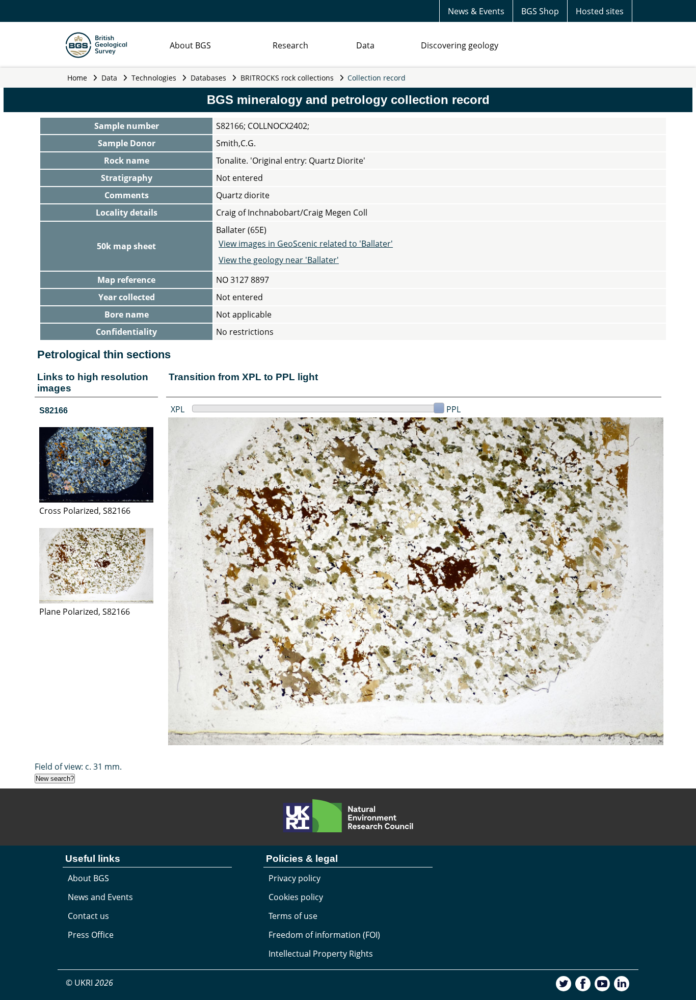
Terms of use (293, 916)
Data (365, 45)
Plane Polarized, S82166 (84, 611)
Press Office (91, 934)
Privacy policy (294, 878)
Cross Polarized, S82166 (84, 510)
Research (290, 45)
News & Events (476, 11)
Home (77, 78)
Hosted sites (600, 11)
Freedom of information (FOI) (324, 934)
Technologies (153, 78)
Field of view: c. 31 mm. (78, 766)
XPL (177, 409)
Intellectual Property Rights (321, 953)
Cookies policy (296, 897)
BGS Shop (540, 11)
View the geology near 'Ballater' (279, 260)
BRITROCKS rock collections (287, 78)
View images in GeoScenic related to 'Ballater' (306, 243)
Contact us (88, 916)
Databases (208, 78)
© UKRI (89, 982)
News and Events (100, 897)
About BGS (190, 45)
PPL (453, 409)
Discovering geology (459, 45)
